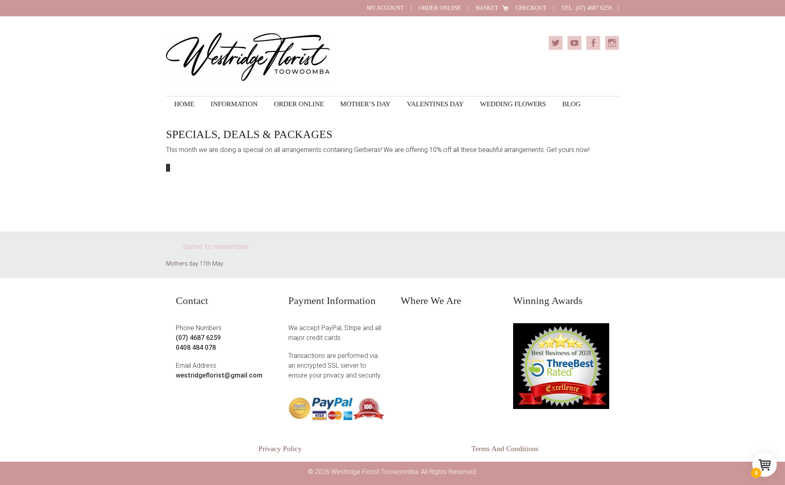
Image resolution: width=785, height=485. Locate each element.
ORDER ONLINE (440, 8)
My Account (385, 8)
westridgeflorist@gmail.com (219, 375)
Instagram (612, 43)
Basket (487, 8)
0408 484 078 (196, 347)
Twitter (556, 43)
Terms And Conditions (504, 449)
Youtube (574, 43)
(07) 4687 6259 (198, 338)
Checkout (531, 8)
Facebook (593, 43)
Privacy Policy (280, 449)
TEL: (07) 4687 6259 (586, 8)
